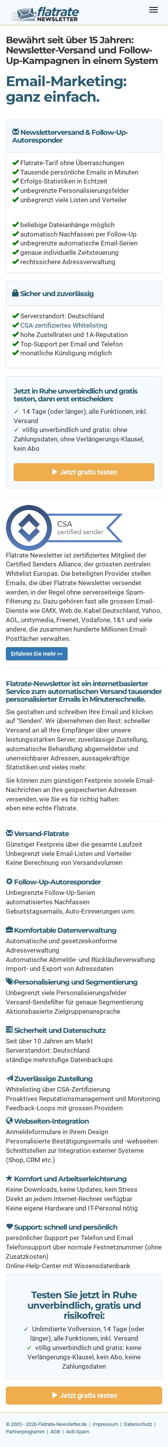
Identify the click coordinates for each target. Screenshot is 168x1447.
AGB (55, 1432)
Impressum (105, 1424)
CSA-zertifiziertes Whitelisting (63, 325)
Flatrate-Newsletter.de (62, 1424)
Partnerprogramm (25, 1432)
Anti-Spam (77, 1432)
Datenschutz (138, 1424)
